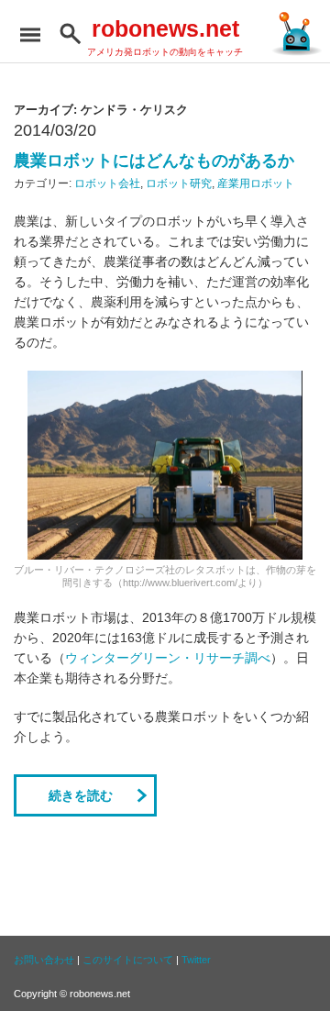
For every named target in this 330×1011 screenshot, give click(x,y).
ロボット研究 (179, 183)
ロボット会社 (107, 183)
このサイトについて (127, 959)
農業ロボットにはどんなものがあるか (154, 160)
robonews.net (165, 28)
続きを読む (81, 795)
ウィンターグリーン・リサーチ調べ (167, 657)
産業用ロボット (255, 183)
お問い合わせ (44, 959)
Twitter (196, 959)
